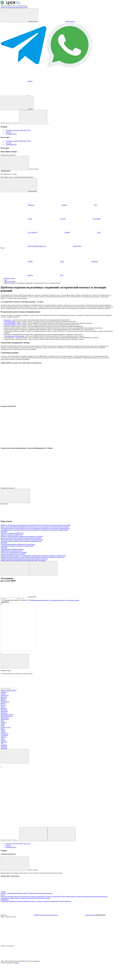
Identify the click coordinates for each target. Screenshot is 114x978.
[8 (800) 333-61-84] (14, 95)
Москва (30, 81)
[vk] (14, 930)
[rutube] (95, 930)
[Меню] (28, 95)
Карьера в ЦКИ (22, 893)
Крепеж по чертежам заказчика (10, 896)
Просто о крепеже (9, 281)
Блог (5, 280)
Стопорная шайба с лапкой (12, 323)
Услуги (3, 895)
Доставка (48, 896)
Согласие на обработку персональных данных (50, 901)
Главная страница (9, 278)
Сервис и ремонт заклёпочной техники (26, 898)
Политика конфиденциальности (26, 901)
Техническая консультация (89, 896)
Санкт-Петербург (11, 690)
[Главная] (11, 4)
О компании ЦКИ (11, 893)
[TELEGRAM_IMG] (24, 67)
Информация (5, 899)
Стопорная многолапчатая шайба (14, 336)
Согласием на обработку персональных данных (64, 600)
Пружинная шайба (10, 321)
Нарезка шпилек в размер (73, 896)
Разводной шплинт (10, 324)
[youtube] (41, 930)
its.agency (16, 962)
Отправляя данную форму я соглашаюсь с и (41, 600)
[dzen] (14, 944)
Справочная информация (8, 901)
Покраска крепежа (44, 898)
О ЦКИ (3, 891)
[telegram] (68, 930)
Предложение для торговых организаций (32, 896)
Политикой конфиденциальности (39, 600)
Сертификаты (31, 893)
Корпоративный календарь (44, 893)
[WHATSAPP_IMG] (69, 67)
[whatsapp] (41, 959)
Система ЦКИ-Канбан (58, 896)
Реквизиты (68, 901)
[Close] (1, 767)
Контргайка (7, 320)
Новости (3, 893)
